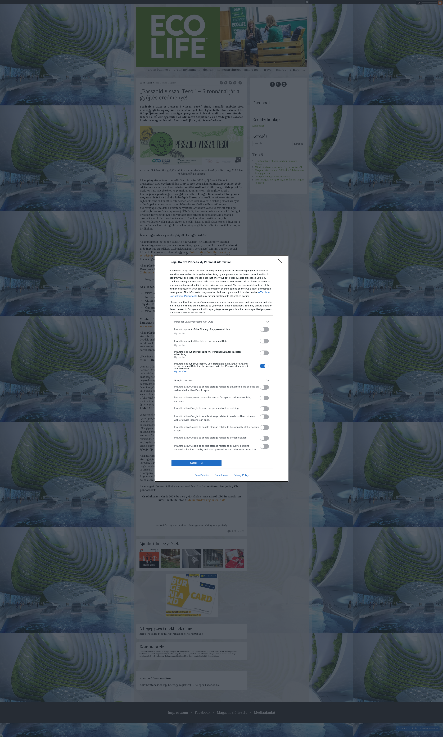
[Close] (281, 262)
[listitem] (221, 322)
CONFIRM (196, 463)
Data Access (221, 475)
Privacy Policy (241, 475)
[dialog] (221, 369)
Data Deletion (202, 475)
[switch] (264, 329)
